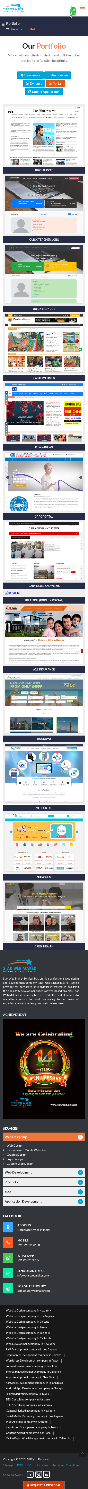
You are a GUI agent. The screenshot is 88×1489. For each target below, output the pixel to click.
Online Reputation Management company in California (38, 1438)
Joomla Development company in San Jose (31, 1366)
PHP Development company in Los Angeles (31, 1349)
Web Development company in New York (30, 1344)
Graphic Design (16, 1154)
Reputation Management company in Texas (32, 1427)
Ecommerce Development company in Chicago (33, 1355)
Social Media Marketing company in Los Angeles (34, 1416)
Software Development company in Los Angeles (34, 1383)
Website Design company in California (28, 1338)
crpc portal (44, 516)
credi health (44, 946)
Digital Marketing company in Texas (27, 1394)
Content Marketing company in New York (30, 1410)
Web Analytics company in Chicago (27, 1421)
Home (15, 29)
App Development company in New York (30, 1377)
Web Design (15, 1145)
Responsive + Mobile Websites (26, 1150)
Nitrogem (44, 877)
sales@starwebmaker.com (34, 1290)
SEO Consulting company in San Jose (28, 1399)
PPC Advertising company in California (29, 1405)
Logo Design (15, 1159)
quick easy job (44, 309)
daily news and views (44, 585)
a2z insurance (44, 669)
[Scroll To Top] (82, 1453)
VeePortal (44, 808)
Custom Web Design (20, 1163)
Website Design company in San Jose (28, 1332)
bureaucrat (44, 170)
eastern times (44, 378)
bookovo (44, 738)
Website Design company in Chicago (27, 1321)
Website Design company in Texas (26, 1327)
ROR (20, 1465)
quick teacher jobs (44, 239)
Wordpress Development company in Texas (32, 1360)
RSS (29, 1465)
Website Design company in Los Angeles (30, 1316)
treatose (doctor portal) (44, 600)
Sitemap (8, 1465)
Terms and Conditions (66, 1465)
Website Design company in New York (28, 1310)
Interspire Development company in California (33, 1371)
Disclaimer (42, 1465)
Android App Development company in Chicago (34, 1388)
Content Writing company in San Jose (28, 1433)
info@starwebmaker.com (33, 1275)
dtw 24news (44, 447)
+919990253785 (28, 1260)
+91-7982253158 (28, 1245)
